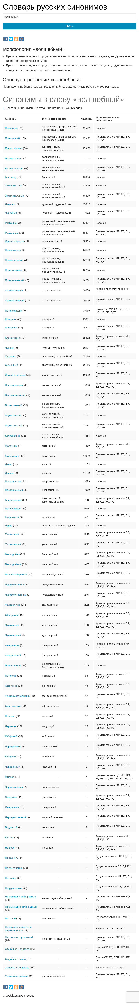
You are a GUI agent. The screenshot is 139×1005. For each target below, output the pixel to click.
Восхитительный (15, 395)
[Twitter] (11, 39)
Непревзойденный (16, 574)
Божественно (13, 665)
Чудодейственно (15, 584)
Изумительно (13, 415)
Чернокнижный (14, 787)
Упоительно (12, 534)
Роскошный (11, 233)
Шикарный (11, 327)
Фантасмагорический (17, 695)
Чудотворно (12, 625)
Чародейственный (16, 817)
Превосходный (14, 260)
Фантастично (12, 604)
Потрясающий (13, 310)
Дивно (8, 464)
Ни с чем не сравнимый (19, 937)
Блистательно (13, 500)
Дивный (9, 472)
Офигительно (13, 706)
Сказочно (10, 356)
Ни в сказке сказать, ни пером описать (18, 928)
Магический (12, 456)
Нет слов (10, 918)
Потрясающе (13, 508)
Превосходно (13, 250)
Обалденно (12, 615)
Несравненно (13, 481)
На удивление (13, 888)
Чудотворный (13, 635)
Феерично (11, 797)
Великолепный (14, 168)
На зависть (11, 857)
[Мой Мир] (21, 39)
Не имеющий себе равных (21, 906)
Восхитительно (14, 385)
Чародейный (12, 766)
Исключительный (15, 375)
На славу (10, 878)
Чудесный (11, 212)
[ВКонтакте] (5, 39)
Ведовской (11, 827)
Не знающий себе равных (20, 896)
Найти (69, 26)
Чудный (9, 347)
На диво (10, 847)
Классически (12, 337)
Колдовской (12, 517)
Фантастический (14, 300)
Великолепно (13, 158)
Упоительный (13, 544)
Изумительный (13, 425)
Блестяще (11, 177)
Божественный (13, 405)
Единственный (13, 148)
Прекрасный (12, 138)
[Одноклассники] (16, 39)
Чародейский (13, 746)
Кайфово (10, 756)
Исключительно (14, 241)
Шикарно (10, 319)
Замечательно (13, 185)
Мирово (9, 776)
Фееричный (12, 807)
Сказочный (11, 364)
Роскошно (11, 222)
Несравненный (14, 489)
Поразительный (14, 280)
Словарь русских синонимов (55, 6)
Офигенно (11, 685)
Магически (11, 445)
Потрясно (10, 675)
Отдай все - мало (15, 959)
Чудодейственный (15, 594)
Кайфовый (11, 736)
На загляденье (13, 867)
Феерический (13, 655)
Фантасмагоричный (16, 976)
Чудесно (10, 204)
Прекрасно (11, 128)
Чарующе (10, 726)
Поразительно (13, 270)
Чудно (8, 525)
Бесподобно (12, 554)
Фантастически (14, 290)
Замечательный (14, 195)
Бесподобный (13, 564)
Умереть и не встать (17, 967)
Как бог (9, 837)
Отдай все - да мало (17, 948)
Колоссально (12, 435)
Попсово (10, 716)
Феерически (12, 645)
